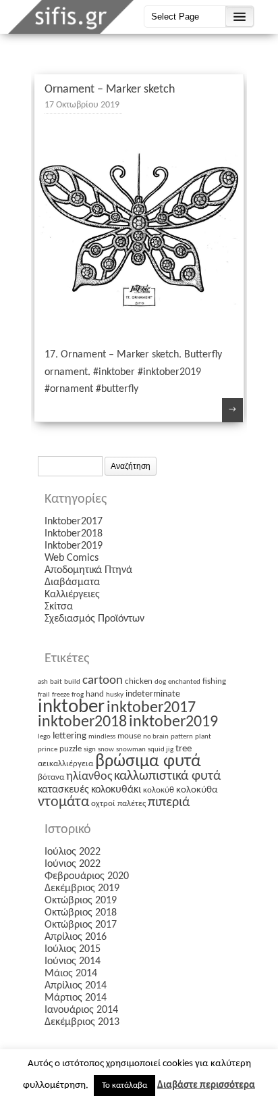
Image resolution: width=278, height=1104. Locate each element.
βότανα (51, 777)
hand (95, 694)
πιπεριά (169, 802)
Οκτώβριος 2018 (81, 912)
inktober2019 (173, 722)
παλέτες (131, 803)
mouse (129, 736)
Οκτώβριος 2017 (81, 925)
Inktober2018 (74, 533)
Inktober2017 (74, 521)
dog (160, 682)
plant (203, 737)
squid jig (160, 749)
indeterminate (153, 694)
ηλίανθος (89, 776)
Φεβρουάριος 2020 (87, 876)
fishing (214, 681)
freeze (61, 695)
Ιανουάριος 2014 (81, 1010)
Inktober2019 (74, 546)
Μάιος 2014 (71, 973)
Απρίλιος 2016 (76, 937)
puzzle (70, 749)
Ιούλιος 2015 (73, 949)
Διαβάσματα (72, 582)
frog (78, 695)
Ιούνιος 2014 (73, 961)
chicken (138, 681)
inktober (71, 707)
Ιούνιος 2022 (73, 864)
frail (44, 695)
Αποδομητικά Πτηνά (88, 570)
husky (114, 695)
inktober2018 (82, 722)
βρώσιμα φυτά (148, 762)
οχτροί (103, 803)
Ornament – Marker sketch (110, 89)
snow (106, 749)
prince (47, 749)
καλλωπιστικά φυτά (167, 776)
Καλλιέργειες (72, 594)
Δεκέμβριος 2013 (82, 1022)
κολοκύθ (158, 790)
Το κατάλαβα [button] (124, 1085)
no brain (156, 737)
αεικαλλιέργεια (65, 763)
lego (44, 737)
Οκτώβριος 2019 (81, 900)
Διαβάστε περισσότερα (206, 1085)
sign (90, 749)
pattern (182, 737)
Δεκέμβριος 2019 (82, 888)
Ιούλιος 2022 (73, 852)
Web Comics (72, 558)
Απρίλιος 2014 (76, 985)
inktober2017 (151, 708)
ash (43, 682)
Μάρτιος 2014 (76, 998)
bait (56, 682)
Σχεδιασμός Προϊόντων (94, 618)
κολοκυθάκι (116, 789)
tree (183, 749)
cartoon (102, 680)
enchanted (184, 682)
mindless (101, 737)
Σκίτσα (59, 606)
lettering (69, 736)
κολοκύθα (197, 790)
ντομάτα (63, 802)
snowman (131, 749)
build (72, 682)
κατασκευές (63, 789)
